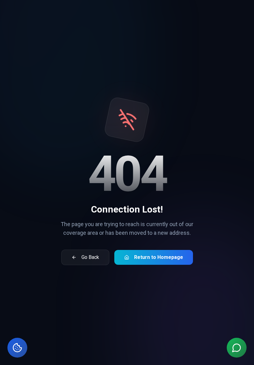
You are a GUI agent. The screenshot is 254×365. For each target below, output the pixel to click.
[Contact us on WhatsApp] (237, 348)
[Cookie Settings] (17, 348)
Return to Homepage (158, 257)
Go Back (90, 257)
